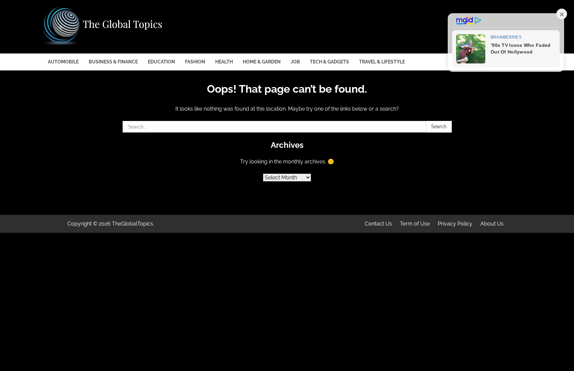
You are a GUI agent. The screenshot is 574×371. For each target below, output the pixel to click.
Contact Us (378, 224)
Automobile (63, 61)
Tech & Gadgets (329, 61)
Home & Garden (262, 61)
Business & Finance (113, 61)
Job (295, 61)
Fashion (195, 61)
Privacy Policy (455, 224)
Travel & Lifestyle (382, 61)
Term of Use (415, 224)
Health (224, 61)
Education (161, 61)
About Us (492, 224)
